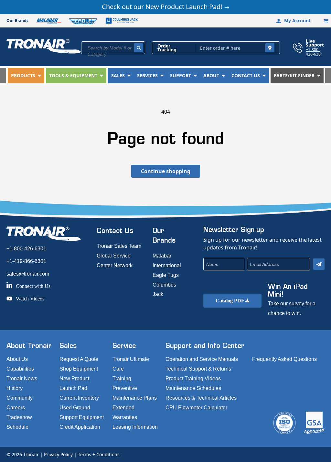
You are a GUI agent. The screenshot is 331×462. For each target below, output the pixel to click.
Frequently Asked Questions (284, 359)
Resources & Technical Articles (201, 398)
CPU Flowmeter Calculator (196, 407)
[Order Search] (269, 47)
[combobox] (113, 47)
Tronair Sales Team (119, 246)
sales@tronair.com (27, 274)
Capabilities (20, 369)
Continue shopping (165, 171)
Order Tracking (166, 48)
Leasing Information (135, 427)
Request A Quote (78, 359)
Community (19, 398)
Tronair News (21, 378)
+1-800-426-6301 (314, 52)
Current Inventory (79, 398)
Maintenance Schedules (193, 388)
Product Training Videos (193, 378)
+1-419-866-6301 (26, 261)
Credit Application (79, 427)
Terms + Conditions (99, 454)
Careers (15, 407)
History (14, 388)
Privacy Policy (58, 454)
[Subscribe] (319, 264)
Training (121, 378)
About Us (17, 359)
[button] (26, 75)
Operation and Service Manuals (202, 359)
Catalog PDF (230, 300)
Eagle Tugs (166, 275)
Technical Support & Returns (198, 369)
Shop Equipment (78, 369)
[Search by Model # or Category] (138, 47)
